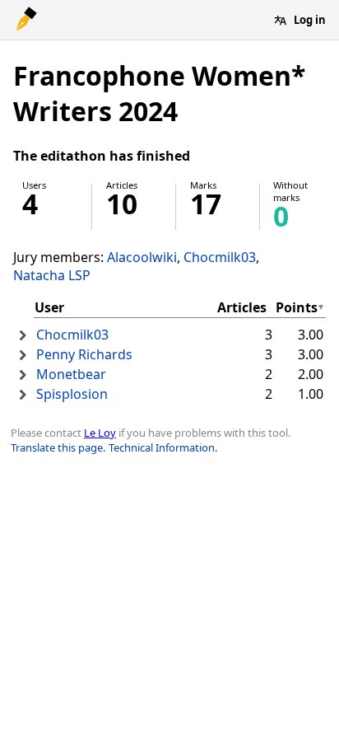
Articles (242, 307)
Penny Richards (84, 354)
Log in (310, 19)
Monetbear (71, 374)
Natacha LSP (52, 275)
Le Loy (100, 432)
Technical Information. (163, 447)
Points (297, 307)
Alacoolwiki (142, 257)
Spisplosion (72, 394)
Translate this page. (58, 447)
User (49, 307)
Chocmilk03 (219, 257)
